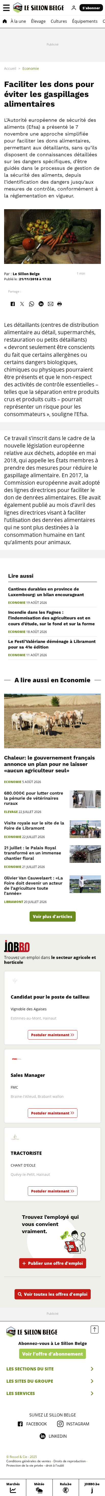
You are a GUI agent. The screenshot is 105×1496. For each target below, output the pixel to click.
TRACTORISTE (26, 1153)
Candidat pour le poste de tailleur (50, 997)
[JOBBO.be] (17, 946)
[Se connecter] (73, 7)
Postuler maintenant (50, 1034)
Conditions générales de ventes (28, 1461)
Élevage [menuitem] (38, 21)
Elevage (11, 812)
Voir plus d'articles (52, 916)
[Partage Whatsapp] (31, 304)
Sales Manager (28, 1075)
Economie (16, 603)
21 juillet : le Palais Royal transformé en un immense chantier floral (32, 853)
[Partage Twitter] (22, 304)
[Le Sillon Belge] (38, 7)
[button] (6, 7)
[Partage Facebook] (12, 304)
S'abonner (91, 8)
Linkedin (58, 1436)
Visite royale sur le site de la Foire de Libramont (34, 825)
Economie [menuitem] (30, 68)
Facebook (36, 1424)
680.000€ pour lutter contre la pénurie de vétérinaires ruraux (33, 798)
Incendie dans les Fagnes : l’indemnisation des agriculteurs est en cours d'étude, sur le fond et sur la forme (51, 618)
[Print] (59, 304)
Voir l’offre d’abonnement (52, 1354)
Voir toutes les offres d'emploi (55, 1294)
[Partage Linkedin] (41, 304)
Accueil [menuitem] (10, 68)
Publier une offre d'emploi (55, 1263)
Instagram (77, 1424)
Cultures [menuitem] (59, 21)
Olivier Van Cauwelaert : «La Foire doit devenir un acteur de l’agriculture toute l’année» (33, 885)
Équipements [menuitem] (85, 21)
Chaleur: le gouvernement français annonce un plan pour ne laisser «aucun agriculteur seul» (49, 764)
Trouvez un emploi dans (50, 960)
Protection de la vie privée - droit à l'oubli (35, 1466)
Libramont (13, 902)
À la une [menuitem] (18, 21)
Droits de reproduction (70, 1461)
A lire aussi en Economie (52, 680)
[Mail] (50, 304)
